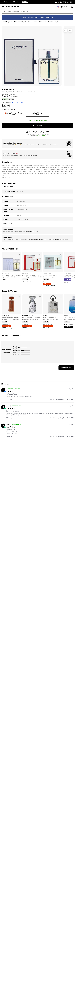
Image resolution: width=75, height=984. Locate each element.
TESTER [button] (68, 279)
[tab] (66, 367)
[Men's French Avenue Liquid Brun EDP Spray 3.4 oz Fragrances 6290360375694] (19, 296)
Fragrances (9, 22)
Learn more (55, 145)
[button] (10, 399)
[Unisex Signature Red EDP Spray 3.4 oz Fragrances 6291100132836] (39, 254)
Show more (6, 177)
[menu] (3, 6)
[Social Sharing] (65, 30)
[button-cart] (72, 6)
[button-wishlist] (69, 6)
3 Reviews (14, 96)
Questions (16, 336)
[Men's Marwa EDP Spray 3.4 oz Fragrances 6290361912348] (39, 296)
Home (3, 22)
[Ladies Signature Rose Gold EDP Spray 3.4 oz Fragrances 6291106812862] (60, 254)
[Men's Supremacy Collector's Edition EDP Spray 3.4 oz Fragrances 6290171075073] (60, 296)
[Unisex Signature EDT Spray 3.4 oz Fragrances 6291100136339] (19, 254)
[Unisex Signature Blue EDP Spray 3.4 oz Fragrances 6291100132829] (70, 30)
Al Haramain (17, 22)
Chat (44, 239)
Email (40, 239)
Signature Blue (26, 22)
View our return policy (32, 231)
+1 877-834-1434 (33, 239)
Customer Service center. (61, 239)
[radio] (22, 347)
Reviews (6, 336)
